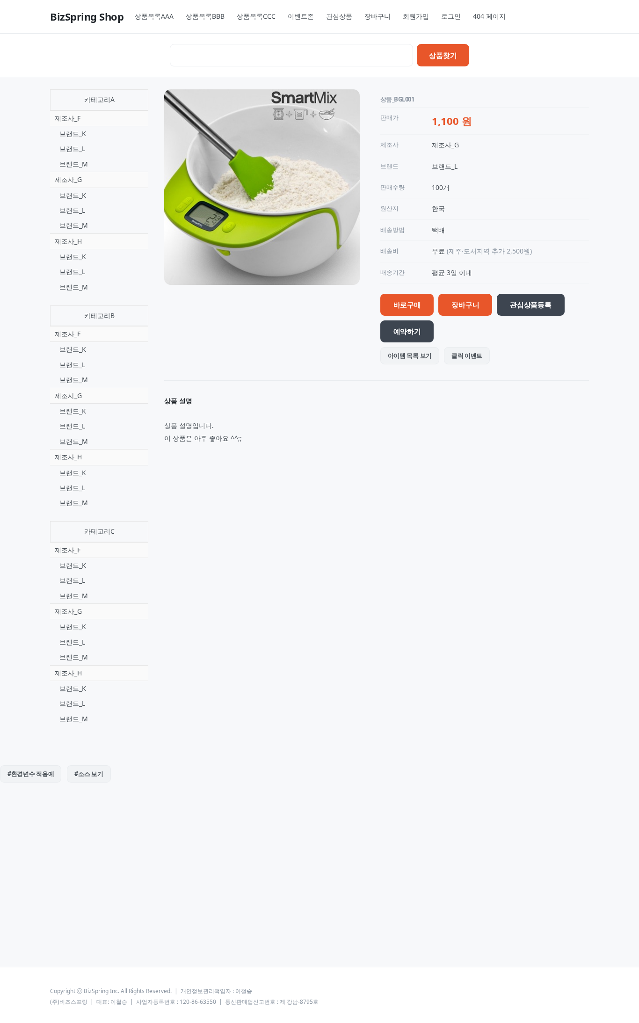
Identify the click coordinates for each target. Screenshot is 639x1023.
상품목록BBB (205, 16)
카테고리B (99, 315)
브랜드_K (72, 133)
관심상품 (339, 16)
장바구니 (377, 16)
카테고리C (99, 531)
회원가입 (416, 16)
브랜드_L (72, 148)
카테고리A (99, 99)
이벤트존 (301, 16)
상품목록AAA (154, 16)
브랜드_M (73, 164)
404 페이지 (489, 16)
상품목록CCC (256, 16)
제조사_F (67, 118)
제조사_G (68, 179)
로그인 (451, 16)
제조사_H (68, 241)
